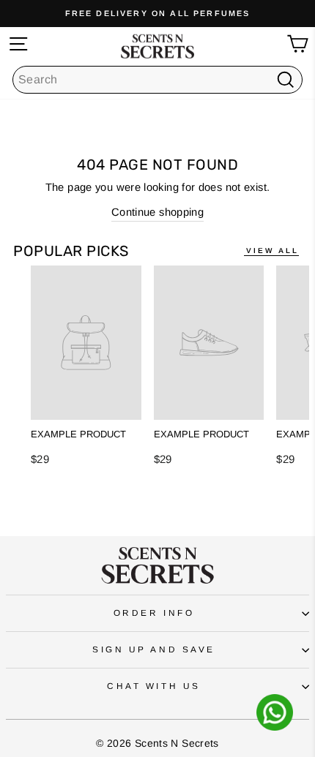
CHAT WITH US (153, 685)
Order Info (154, 612)
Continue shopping (157, 212)
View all (272, 250)
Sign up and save (153, 649)
